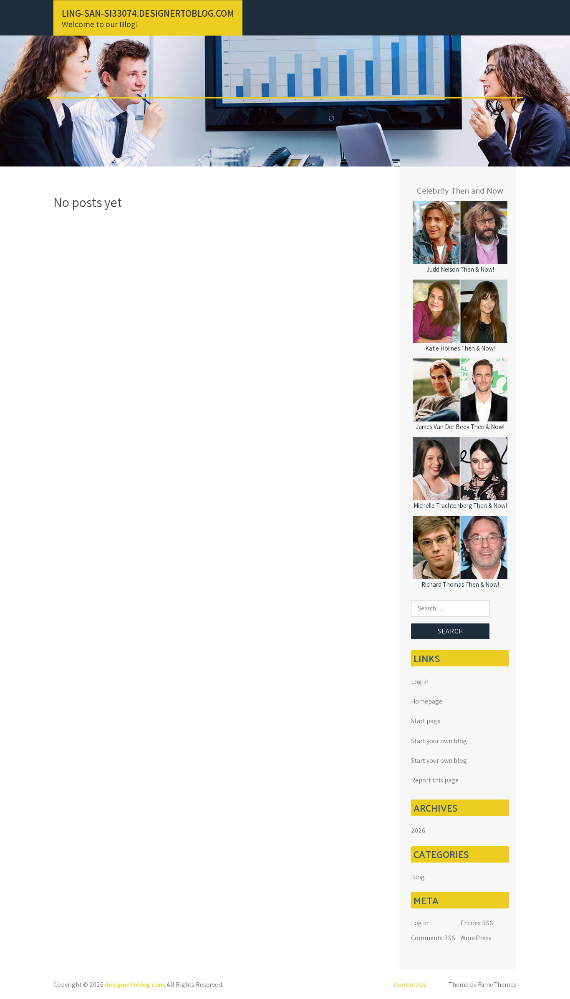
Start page (426, 720)
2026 (418, 830)
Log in (420, 681)
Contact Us (410, 984)
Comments (433, 937)
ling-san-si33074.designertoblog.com (148, 13)
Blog (418, 877)
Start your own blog (439, 741)
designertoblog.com (134, 984)
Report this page (435, 780)
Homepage (426, 701)
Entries (477, 922)
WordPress (476, 937)
